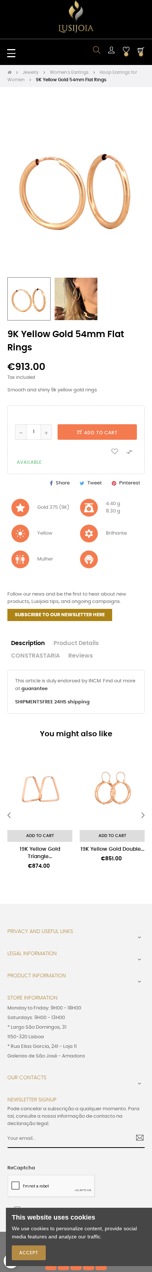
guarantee (34, 688)
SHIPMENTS (28, 702)
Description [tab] (28, 643)
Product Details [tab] (76, 643)
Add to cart (100, 433)
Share (63, 483)
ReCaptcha (21, 1168)
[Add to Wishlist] (114, 451)
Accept (28, 1253)
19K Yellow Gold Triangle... (40, 853)
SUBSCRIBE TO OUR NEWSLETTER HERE (60, 615)
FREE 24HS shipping (66, 702)
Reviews (80, 656)
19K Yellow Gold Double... (112, 849)
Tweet (94, 483)
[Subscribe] (137, 1138)
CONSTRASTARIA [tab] (35, 656)
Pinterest (129, 483)
